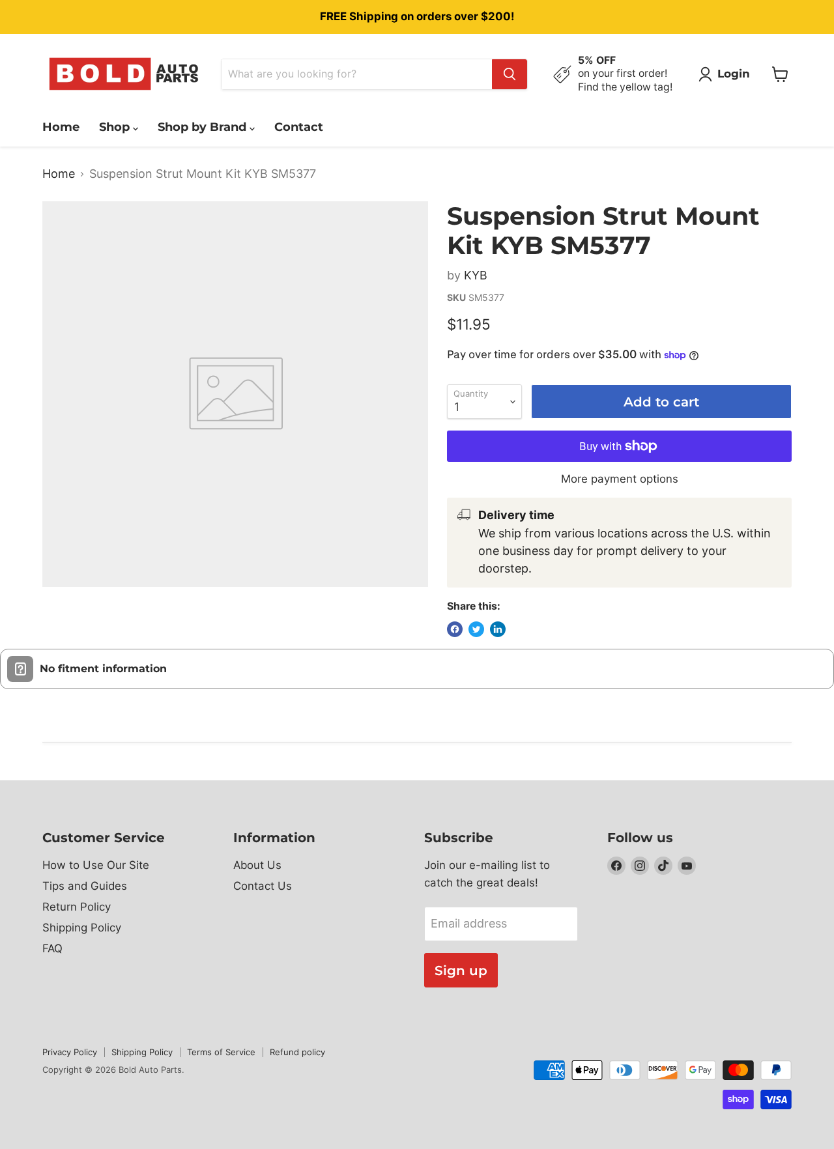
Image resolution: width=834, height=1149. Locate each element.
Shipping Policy (81, 927)
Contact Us (262, 885)
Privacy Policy (69, 1052)
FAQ (52, 948)
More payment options (619, 479)
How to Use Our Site (95, 865)
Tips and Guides (84, 885)
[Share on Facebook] (455, 629)
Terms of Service (221, 1052)
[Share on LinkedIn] (498, 629)
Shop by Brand (204, 127)
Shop (116, 127)
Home (60, 127)
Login (733, 73)
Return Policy (76, 906)
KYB (475, 275)
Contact (298, 127)
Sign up (461, 970)
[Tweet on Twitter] (476, 629)
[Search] (509, 74)
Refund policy (297, 1052)
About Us (257, 865)
